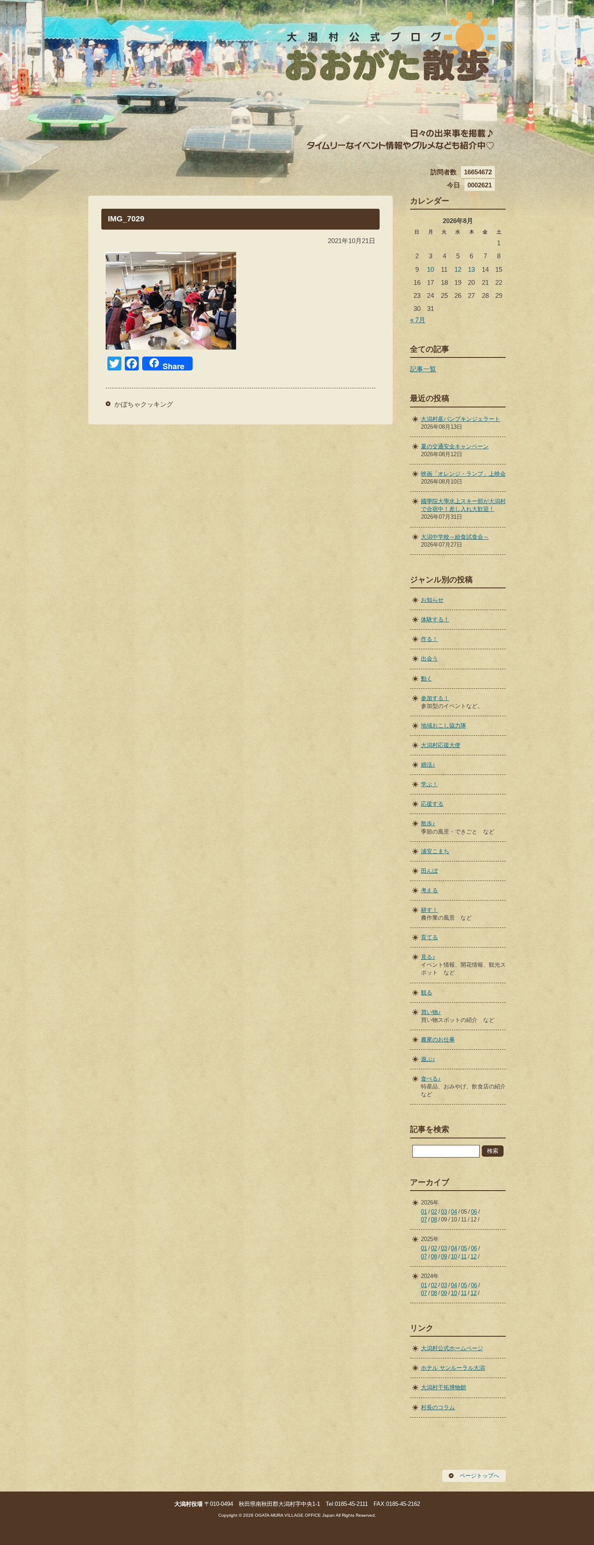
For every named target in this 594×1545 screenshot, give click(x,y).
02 (434, 1211)
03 (444, 1211)
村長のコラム (438, 1407)
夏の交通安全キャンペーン (455, 446)
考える (429, 890)
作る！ (429, 639)
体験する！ (435, 619)
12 (457, 269)
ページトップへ (479, 1475)
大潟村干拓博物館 (443, 1387)
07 (424, 1219)
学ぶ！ (429, 784)
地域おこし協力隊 (443, 725)
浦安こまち (435, 851)
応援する (432, 804)
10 (430, 269)
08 (434, 1219)
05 (464, 1248)
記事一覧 (423, 369)
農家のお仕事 (438, 1039)
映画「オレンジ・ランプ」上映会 (463, 474)
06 (474, 1211)
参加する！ (435, 698)
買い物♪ (431, 1012)
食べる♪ (431, 1078)
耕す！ (429, 910)
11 (464, 1256)
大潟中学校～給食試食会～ (455, 537)
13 (471, 269)
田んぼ (429, 871)
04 (454, 1211)
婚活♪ (428, 764)
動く (426, 678)
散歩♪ (428, 823)
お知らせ (432, 600)
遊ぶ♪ (428, 1059)
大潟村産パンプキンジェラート (460, 419)
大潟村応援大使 (441, 745)
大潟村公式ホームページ (452, 1348)
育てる (429, 937)
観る (426, 992)
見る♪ (428, 957)
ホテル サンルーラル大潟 (453, 1368)
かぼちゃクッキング (143, 404)
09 (444, 1256)
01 (424, 1211)
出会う (429, 658)
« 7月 (417, 320)
